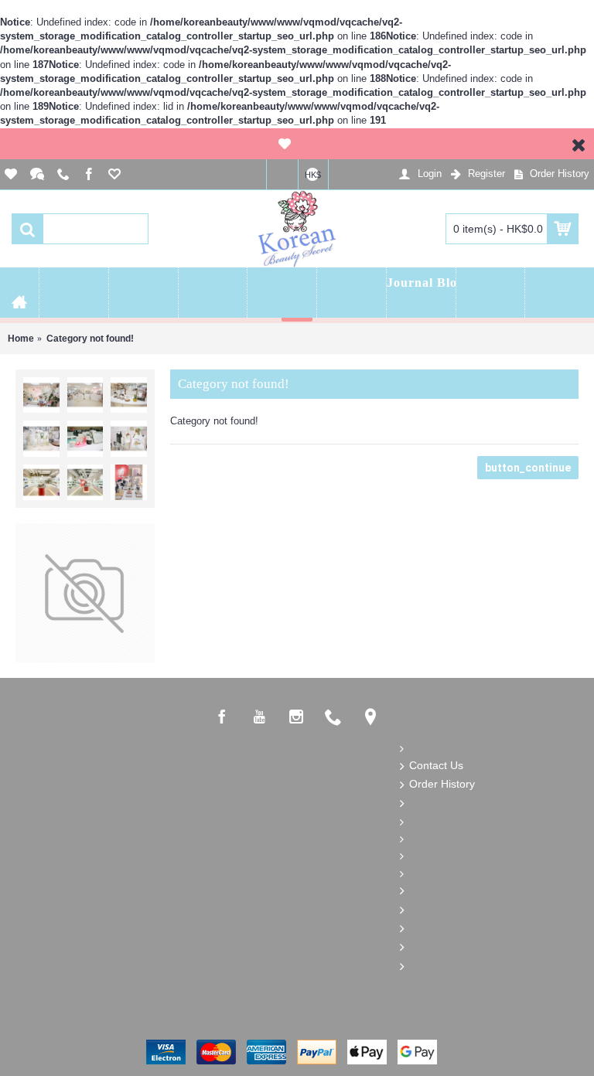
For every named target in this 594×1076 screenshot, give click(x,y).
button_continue (528, 467)
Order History (442, 784)
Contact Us (436, 764)
